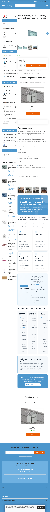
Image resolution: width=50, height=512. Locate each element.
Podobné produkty (44, 122)
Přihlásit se (39, 452)
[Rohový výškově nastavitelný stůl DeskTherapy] (36, 190)
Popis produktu (22, 122)
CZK (36, 1)
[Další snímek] (47, 33)
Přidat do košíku (36, 65)
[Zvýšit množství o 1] (25, 65)
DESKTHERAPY (33, 70)
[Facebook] (28, 479)
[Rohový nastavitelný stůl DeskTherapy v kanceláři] (44, 190)
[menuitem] (9, 16)
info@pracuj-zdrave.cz (26, 469)
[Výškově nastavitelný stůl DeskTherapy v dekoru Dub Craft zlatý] (21, 190)
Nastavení (8, 510)
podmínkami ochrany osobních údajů (25, 456)
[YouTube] (31, 479)
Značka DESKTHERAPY (32, 122)
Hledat (33, 5)
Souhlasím (40, 507)
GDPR (39, 70)
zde (33, 507)
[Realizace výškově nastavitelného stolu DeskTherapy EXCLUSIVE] (28, 190)
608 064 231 (43, 5)
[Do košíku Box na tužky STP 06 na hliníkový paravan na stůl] (33, 113)
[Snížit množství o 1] (21, 65)
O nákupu (4, 1)
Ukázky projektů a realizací (32, 384)
